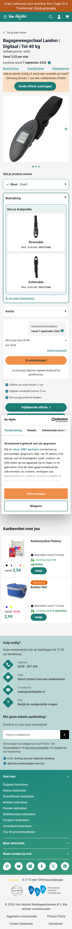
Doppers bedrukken (15, 784)
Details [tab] (31, 430)
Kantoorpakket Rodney (46, 541)
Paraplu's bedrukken (16, 820)
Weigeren (36, 505)
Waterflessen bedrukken (18, 796)
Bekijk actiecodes (45, 8)
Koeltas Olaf (39, 587)
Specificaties (36, 68)
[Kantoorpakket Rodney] (16, 549)
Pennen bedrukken (15, 808)
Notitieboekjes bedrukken (19, 814)
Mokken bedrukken (15, 802)
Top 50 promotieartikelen (19, 832)
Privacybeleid (10, 747)
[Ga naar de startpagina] (18, 17)
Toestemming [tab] (13, 430)
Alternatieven (60, 68)
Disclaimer (56, 923)
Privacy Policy (56, 916)
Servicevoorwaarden (37, 747)
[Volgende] (65, 129)
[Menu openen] (5, 17)
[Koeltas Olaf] (16, 590)
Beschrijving (11, 68)
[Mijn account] (59, 17)
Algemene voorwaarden (21, 916)
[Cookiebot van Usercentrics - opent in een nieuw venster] (52, 420)
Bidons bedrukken (14, 790)
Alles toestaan (36, 493)
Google (58, 747)
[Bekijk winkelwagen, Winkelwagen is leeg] (67, 17)
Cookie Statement (21, 923)
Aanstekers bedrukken (17, 826)
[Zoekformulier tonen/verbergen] (50, 17)
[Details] (49, 62)
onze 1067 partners (26, 449)
